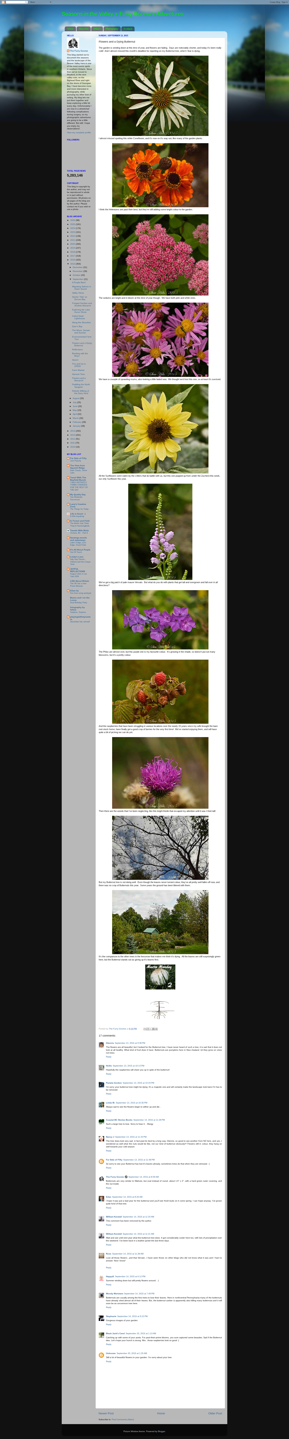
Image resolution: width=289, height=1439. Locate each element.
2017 (73, 256)
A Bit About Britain (79, 581)
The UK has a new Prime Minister (78, 584)
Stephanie (111, 1316)
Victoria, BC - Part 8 (79, 533)
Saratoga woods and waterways (78, 539)
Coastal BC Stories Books (119, 1120)
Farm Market (78, 370)
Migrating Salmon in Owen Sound (81, 287)
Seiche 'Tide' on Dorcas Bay (79, 298)
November (78, 271)
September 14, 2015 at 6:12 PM (130, 1276)
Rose (108, 1254)
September (78, 279)
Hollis (109, 1066)
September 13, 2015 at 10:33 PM (138, 1083)
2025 (73, 224)
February (77, 422)
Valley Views (78, 293)
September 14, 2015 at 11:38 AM (128, 1254)
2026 (73, 220)
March (76, 418)
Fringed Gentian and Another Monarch (82, 304)
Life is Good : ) (77, 514)
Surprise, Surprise (78, 612)
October (77, 275)
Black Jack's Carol (115, 1333)
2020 (73, 244)
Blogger (161, 1431)
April (75, 414)
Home (71, 29)
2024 (73, 228)
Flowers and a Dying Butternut (82, 344)
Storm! (75, 360)
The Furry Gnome (115, 1177)
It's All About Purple (80, 550)
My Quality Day (78, 494)
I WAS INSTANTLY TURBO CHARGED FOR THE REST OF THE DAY (79, 486)
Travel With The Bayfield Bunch (78, 478)
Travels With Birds (79, 530)
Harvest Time (78, 374)
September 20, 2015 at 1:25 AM (132, 1353)
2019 (73, 248)
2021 (73, 240)
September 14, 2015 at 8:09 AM (143, 1177)
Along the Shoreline (81, 322)
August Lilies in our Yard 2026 (78, 575)
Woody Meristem (114, 1294)
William (97, 29)
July (75, 402)
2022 (73, 236)
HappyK (110, 1276)
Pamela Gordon (114, 1083)
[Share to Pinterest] (156, 1029)
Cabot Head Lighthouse (78, 317)
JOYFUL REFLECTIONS (77, 570)
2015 (73, 264)
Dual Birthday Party (78, 602)
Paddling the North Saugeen (81, 385)
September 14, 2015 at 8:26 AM (127, 1197)
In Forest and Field (80, 521)
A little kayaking (77, 516)
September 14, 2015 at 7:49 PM (139, 1294)
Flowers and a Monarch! (79, 379)
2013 (73, 435)
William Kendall (114, 1217)
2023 (73, 232)
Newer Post (106, 1413)
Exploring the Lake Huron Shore (81, 311)
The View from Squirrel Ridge (77, 466)
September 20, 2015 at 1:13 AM (141, 1333)
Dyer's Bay (77, 326)
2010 (73, 447)
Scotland (128, 29)
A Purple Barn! (79, 282)
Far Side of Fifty (114, 1160)
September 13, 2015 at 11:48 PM (139, 1160)
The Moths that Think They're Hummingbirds (80, 524)
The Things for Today (79, 509)
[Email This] (144, 1029)
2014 (73, 431)
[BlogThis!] (147, 1029)
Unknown (111, 1353)
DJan (108, 1197)
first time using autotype (80, 593)
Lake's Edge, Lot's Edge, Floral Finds (78, 543)
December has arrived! (80, 622)
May (75, 410)
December (78, 267)
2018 (73, 252)
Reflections (77, 349)
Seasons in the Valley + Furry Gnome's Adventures (123, 14)
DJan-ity (74, 591)
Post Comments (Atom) (123, 1419)
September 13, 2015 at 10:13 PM (128, 1066)
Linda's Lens (76, 557)
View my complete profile (79, 132)
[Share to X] (150, 1029)
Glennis (110, 1043)
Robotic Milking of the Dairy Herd (80, 392)
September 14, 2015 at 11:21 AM (138, 1234)
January (77, 426)
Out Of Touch (76, 552)
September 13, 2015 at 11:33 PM (131, 1137)
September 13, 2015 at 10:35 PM (131, 1103)
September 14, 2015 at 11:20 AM (138, 1217)
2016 (73, 260)
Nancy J (110, 1137)
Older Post (215, 1413)
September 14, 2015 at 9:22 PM (132, 1316)
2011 (72, 443)
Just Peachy (75, 461)
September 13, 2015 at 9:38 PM (130, 1043)
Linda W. (110, 1103)
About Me (83, 29)
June (75, 406)
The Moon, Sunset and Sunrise (81, 331)
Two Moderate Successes (76, 498)
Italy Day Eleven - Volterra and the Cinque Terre (80, 561)
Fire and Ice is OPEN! (79, 365)
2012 (73, 439)
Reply (108, 1057)
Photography (112, 29)
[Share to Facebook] (153, 1029)
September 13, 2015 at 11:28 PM (149, 1120)
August (76, 398)
